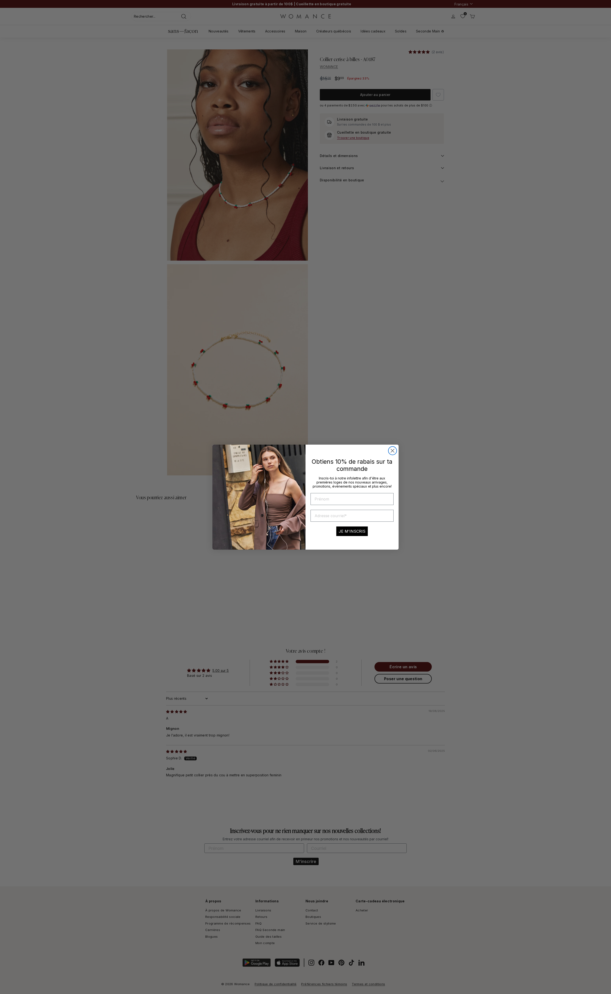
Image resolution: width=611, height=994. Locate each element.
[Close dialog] (392, 451)
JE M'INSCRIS (352, 531)
